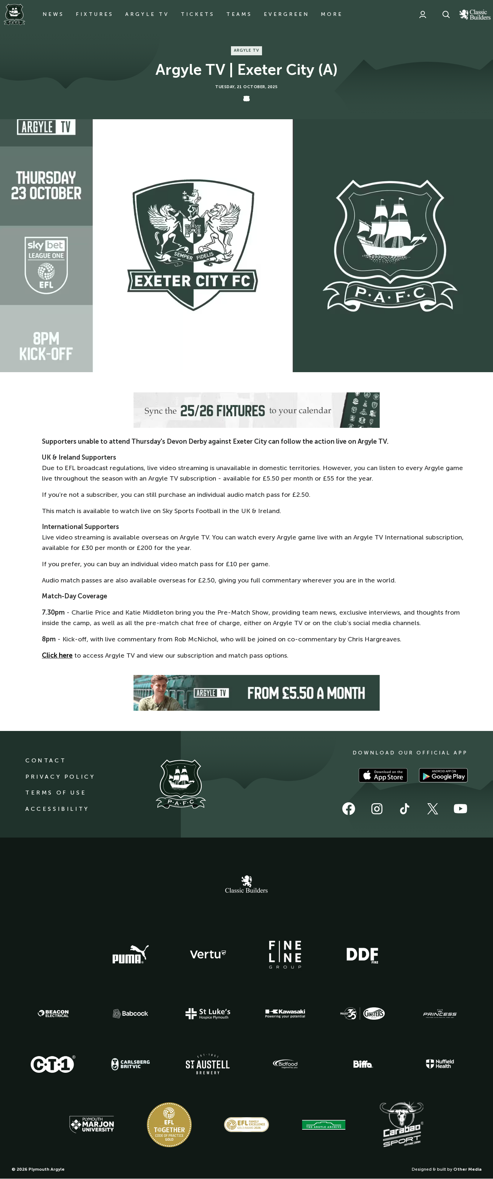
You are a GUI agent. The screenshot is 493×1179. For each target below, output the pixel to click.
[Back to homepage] (14, 14)
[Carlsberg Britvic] (130, 1064)
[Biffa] (362, 1064)
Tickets (198, 14)
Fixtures (95, 14)
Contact (45, 760)
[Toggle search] (446, 14)
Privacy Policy (60, 776)
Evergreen (286, 14)
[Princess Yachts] (440, 1014)
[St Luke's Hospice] (208, 1014)
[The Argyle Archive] (323, 1125)
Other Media (467, 1169)
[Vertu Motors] (208, 954)
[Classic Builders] (246, 885)
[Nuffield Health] (440, 1063)
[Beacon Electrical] (53, 1013)
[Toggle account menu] (423, 14)
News (53, 14)
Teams (239, 14)
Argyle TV (147, 14)
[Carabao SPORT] (401, 1125)
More (332, 14)
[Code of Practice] (169, 1124)
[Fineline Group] (285, 954)
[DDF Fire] (362, 954)
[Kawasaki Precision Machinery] (285, 1013)
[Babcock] (130, 1013)
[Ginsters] (362, 1013)
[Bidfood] (285, 1064)
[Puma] (130, 954)
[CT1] (53, 1064)
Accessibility (57, 808)
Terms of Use (55, 792)
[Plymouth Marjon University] (91, 1125)
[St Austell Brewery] (208, 1064)
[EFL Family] (246, 1124)
